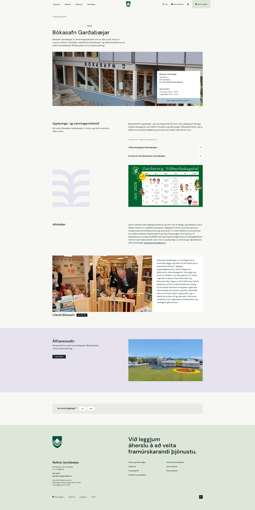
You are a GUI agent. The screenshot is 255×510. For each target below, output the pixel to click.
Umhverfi (78, 4)
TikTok (93, 497)
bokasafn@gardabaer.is (174, 82)
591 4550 (166, 79)
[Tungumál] (188, 4)
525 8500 (56, 473)
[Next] (85, 315)
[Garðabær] (128, 4)
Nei (91, 409)
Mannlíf (68, 4)
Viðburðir (132, 466)
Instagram (83, 497)
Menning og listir (61, 17)
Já (82, 409)
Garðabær (91, 4)
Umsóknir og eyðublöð (137, 475)
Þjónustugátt (59, 497)
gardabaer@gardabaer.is (62, 476)
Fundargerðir (133, 471)
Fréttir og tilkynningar (137, 462)
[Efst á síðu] (201, 497)
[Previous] (79, 315)
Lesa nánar (59, 357)
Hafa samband (171, 471)
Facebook (72, 497)
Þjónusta (56, 4)
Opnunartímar (171, 466)
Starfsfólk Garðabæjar (175, 462)
